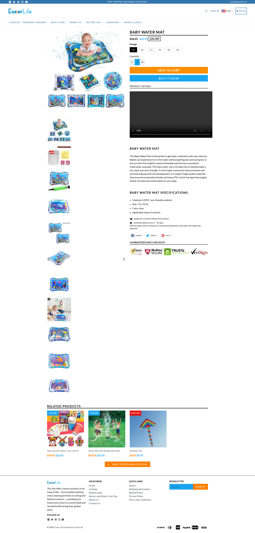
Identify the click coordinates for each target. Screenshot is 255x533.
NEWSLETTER (176, 481)
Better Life (94, 22)
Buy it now (169, 78)
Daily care (58, 22)
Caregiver (113, 22)
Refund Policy (136, 492)
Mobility (76, 22)
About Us (94, 499)
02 (169, 50)
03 (142, 50)
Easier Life (58, 527)
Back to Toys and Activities (129, 464)
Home (92, 485)
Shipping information (139, 489)
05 (160, 50)
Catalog (14, 22)
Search (132, 485)
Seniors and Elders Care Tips (103, 496)
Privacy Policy (136, 496)
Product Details (140, 86)
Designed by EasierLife (73, 527)
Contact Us (94, 503)
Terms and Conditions (140, 499)
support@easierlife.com (238, 2)
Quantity (134, 56)
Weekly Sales (133, 22)
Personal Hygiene (35, 22)
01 (177, 50)
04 (133, 50)
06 (151, 50)
